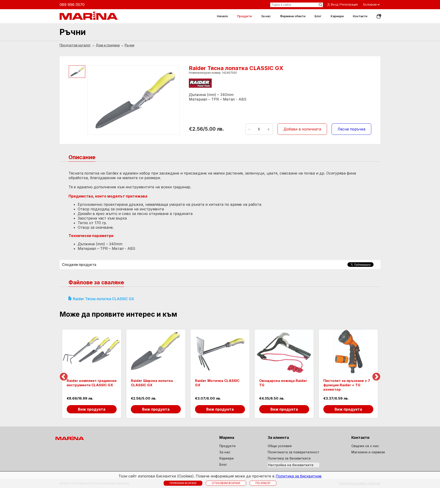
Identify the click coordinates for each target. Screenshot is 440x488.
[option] (91, 373)
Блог (223, 464)
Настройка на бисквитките (291, 465)
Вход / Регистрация (344, 4)
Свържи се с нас (365, 446)
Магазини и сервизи (368, 452)
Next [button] (376, 377)
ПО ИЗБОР (263, 483)
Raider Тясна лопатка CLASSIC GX (103, 298)
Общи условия (280, 446)
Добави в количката (302, 129)
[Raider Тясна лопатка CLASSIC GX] (134, 100)
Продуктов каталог (75, 45)
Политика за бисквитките (289, 458)
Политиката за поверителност (293, 452)
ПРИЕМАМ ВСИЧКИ (183, 483)
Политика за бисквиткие (299, 476)
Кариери (226, 458)
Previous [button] (63, 377)
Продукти (227, 446)
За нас (224, 452)
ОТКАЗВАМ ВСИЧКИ (226, 483)
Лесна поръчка (351, 129)
